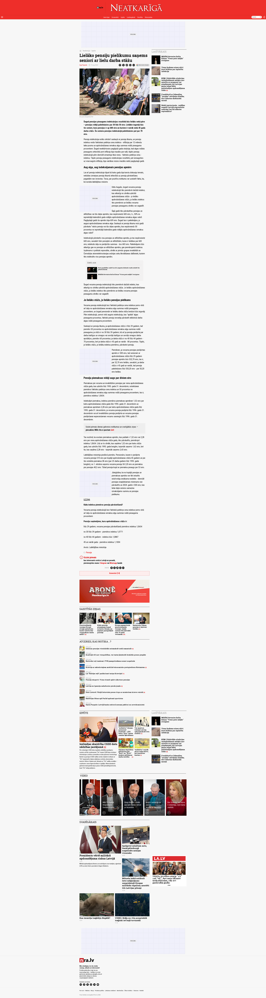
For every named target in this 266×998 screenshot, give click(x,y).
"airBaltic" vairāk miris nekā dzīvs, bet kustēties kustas (141, 752)
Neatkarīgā (86, 51)
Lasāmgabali (131, 17)
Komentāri (115, 17)
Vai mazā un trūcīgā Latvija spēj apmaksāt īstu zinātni (142, 730)
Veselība (140, 17)
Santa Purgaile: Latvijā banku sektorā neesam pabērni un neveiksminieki (115, 705)
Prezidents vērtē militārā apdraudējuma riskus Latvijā (97, 857)
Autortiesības (120, 990)
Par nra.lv (81, 990)
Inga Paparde (83, 65)
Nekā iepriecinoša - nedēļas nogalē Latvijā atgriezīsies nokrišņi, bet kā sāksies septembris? (173, 108)
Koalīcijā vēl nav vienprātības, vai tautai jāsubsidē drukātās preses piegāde (116, 655)
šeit (112, 430)
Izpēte (123, 17)
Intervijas (106, 17)
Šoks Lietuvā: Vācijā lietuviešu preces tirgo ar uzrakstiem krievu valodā (114, 692)
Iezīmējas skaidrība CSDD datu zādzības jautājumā (98, 745)
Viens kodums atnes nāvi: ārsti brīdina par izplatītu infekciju (172, 69)
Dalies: (107, 568)
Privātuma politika (99, 990)
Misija (92, 990)
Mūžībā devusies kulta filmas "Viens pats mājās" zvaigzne (118, 274)
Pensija (88, 552)
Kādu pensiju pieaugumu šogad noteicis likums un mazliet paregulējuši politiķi (105, 628)
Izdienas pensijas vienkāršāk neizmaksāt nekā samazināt (109, 649)
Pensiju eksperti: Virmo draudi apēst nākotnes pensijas (108, 680)
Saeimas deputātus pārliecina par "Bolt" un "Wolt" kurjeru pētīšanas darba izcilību (126, 753)
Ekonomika (148, 17)
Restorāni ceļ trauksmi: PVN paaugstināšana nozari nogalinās (110, 661)
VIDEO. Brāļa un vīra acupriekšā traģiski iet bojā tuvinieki (131, 919)
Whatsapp (113, 563)
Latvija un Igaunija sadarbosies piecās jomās (103, 686)
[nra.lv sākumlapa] (100, 8)
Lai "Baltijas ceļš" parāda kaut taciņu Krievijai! (104, 674)
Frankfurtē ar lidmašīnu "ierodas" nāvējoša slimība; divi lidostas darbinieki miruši (172, 97)
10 (124, 634)
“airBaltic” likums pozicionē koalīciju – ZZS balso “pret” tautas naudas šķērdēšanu (126, 731)
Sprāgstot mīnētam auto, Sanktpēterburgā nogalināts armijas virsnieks (134, 849)
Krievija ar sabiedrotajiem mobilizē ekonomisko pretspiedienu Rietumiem (115, 667)
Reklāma (87, 990)
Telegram (103, 563)
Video (84, 775)
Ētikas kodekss (128, 990)
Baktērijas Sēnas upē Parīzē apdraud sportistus (104, 698)
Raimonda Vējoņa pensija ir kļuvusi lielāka (140, 627)
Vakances (136, 990)
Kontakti (142, 990)
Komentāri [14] (114, 573)
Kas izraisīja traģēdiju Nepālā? (94, 918)
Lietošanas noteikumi (110, 990)
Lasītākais (159, 51)
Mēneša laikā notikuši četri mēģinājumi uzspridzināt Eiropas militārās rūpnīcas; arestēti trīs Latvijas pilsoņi (135, 883)
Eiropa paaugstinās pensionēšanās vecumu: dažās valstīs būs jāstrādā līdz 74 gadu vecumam (122, 629)
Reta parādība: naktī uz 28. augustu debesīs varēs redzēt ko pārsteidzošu (119, 268)
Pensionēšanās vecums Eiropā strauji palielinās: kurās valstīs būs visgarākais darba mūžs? (86, 629)
